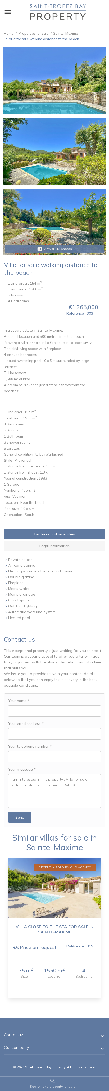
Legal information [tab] (54, 546)
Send (19, 817)
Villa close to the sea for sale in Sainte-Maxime (55, 929)
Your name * (19, 700)
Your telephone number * (30, 746)
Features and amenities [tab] (54, 534)
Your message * (22, 769)
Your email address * (26, 723)
